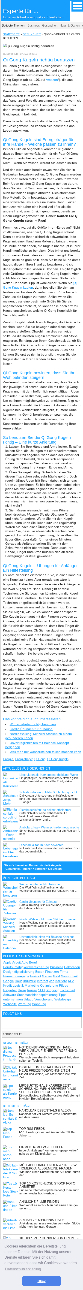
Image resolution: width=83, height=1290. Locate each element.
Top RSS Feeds (32, 1128)
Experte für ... (33, 13)
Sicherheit (67, 990)
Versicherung (43, 999)
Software (9, 995)
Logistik (18, 985)
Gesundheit (49, 25)
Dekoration (72, 967)
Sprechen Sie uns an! (48, 868)
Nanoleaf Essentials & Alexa (45, 1110)
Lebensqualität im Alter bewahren (41, 845)
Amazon (52, 80)
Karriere (61, 981)
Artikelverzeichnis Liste (41, 1220)
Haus (18, 981)
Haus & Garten (70, 25)
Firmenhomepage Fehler (41, 1147)
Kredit (7, 985)
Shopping (52, 990)
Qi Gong (39, 759)
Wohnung (39, 1004)
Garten (47, 976)
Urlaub (28, 999)
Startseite (11, 34)
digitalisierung (24, 971)
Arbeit (16, 962)
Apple (7, 962)
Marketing (32, 985)
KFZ (71, 981)
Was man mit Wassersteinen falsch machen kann (45, 752)
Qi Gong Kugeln (57, 759)
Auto (24, 962)
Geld (56, 976)
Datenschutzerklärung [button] (23, 1269)
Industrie (29, 981)
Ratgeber (10, 990)
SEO (41, 990)
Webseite (10, 1004)
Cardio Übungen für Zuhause (31, 729)
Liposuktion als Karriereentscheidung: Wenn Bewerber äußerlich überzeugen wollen (48, 1089)
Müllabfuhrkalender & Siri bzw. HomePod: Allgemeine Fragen (48, 1166)
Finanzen (52, 971)
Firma (64, 971)
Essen (39, 971)
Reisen (32, 990)
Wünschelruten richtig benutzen (33, 724)
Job (51, 981)
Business (33, 25)
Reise (22, 990)
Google (8, 981)
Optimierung (49, 985)
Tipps (62, 995)
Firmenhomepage (16, 976)
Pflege (63, 985)
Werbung (24, 1004)
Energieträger (24, 759)
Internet (42, 981)
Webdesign (62, 999)
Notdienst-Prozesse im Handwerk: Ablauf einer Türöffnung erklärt (48, 1050)
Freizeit (35, 976)
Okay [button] (42, 1281)
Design (8, 971)
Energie (8, 759)
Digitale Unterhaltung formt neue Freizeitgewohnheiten (46, 1068)
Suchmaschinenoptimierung (37, 995)
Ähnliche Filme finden (39, 1201)
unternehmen (13, 999)
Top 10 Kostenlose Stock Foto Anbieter (47, 1184)
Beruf (33, 962)
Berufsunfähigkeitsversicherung (26, 967)
